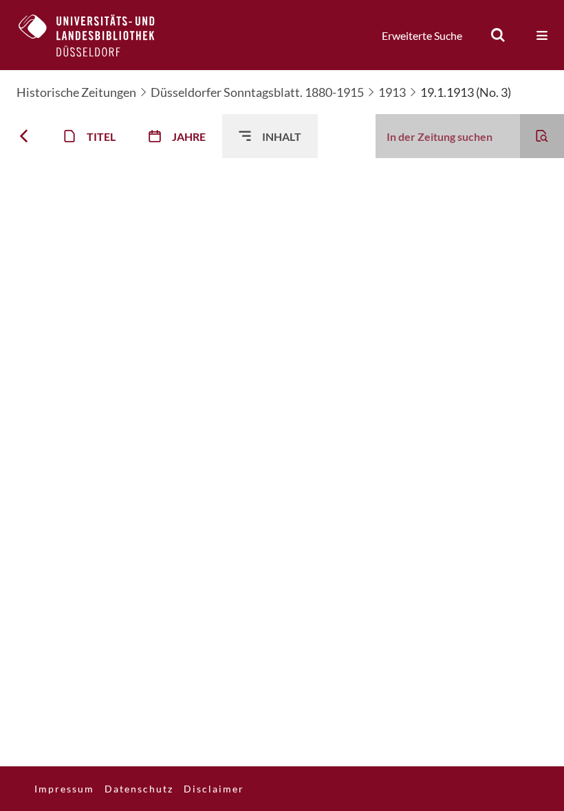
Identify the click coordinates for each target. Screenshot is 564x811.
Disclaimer (214, 789)
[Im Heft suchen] (542, 136)
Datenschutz (139, 789)
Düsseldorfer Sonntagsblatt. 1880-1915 (257, 92)
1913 (392, 92)
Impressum (64, 789)
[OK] (498, 35)
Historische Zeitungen (76, 92)
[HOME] (97, 35)
